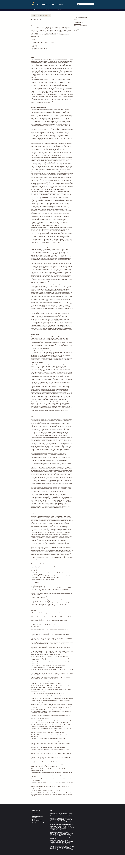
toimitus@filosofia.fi (37, 816)
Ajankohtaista (35, 10)
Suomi (57, 4)
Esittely (75, 19)
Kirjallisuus (36, 49)
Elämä (34, 39)
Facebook (76, 29)
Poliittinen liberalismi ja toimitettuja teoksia (43, 42)
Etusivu (33, 15)
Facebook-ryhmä (42, 822)
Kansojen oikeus (37, 43)
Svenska (61, 4)
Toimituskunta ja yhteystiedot (81, 25)
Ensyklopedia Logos (50, 10)
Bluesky (76, 30)
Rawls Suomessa (37, 46)
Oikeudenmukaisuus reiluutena (40, 41)
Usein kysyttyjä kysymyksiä (80, 21)
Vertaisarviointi (77, 24)
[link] (84, 17)
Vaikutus (35, 45)
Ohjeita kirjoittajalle (78, 22)
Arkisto (42, 10)
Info (69, 10)
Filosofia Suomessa (61, 10)
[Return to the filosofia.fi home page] (42, 6)
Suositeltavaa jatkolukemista (40, 48)
